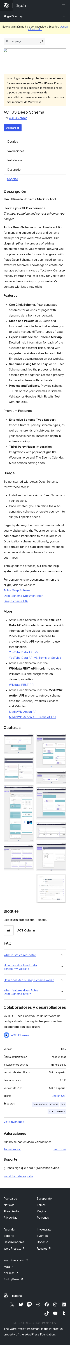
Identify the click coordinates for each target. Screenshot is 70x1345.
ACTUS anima (18, 118)
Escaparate (44, 1198)
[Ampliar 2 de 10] (29, 762)
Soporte (12, 179)
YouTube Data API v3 (23, 652)
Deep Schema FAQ (16, 601)
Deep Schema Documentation (23, 596)
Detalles (12, 141)
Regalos (44, 1248)
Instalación (14, 160)
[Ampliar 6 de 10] (61, 775)
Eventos (42, 1236)
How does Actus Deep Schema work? (29, 980)
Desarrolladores (14, 1242)
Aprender (9, 1229)
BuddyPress (13, 1279)
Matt (9, 1266)
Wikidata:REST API (21, 684)
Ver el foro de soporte (18, 1176)
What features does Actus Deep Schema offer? (21, 992)
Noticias (9, 1205)
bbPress (11, 1273)
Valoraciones (15, 151)
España (17, 1295)
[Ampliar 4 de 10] (29, 849)
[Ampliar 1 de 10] (29, 738)
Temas (41, 1205)
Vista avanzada (14, 1122)
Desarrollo (14, 169)
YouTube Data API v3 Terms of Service (35, 657)
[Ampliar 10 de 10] (61, 879)
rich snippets (40, 1104)
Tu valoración (12, 1149)
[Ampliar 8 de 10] (61, 827)
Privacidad (11, 1217)
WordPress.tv (14, 1248)
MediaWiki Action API (23, 711)
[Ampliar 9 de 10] (61, 847)
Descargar (12, 127)
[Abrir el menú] (64, 5)
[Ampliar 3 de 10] (29, 790)
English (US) (59, 1095)
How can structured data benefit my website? (20, 967)
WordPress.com (16, 1260)
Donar (42, 1242)
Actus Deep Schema (17, 590)
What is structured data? (20, 955)
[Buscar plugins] (41, 41)
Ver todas (59, 1149)
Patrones (43, 1217)
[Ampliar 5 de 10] (61, 738)
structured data (57, 1111)
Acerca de (10, 1198)
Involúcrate (44, 1229)
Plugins (41, 1211)
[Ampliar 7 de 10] (61, 792)
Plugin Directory (13, 16)
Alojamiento (11, 1211)
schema (54, 1104)
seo (63, 1104)
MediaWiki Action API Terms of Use (32, 717)
